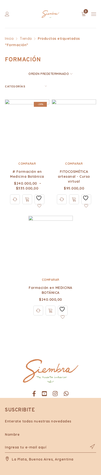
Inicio (9, 38)
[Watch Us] (44, 394)
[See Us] (55, 394)
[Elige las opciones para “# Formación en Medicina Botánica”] (27, 199)
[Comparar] (15, 199)
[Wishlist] (39, 199)
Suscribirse (90, 446)
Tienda (26, 38)
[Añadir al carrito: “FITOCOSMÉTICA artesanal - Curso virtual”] (74, 199)
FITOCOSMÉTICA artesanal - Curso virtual (74, 176)
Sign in (7, 14)
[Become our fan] (34, 394)
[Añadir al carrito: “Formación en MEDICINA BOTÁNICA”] (50, 310)
